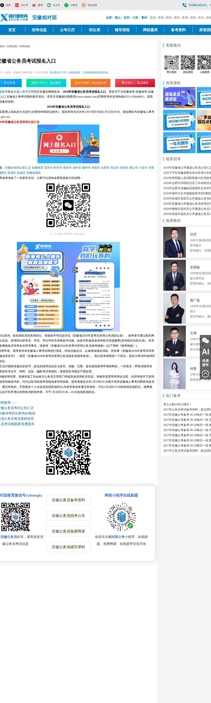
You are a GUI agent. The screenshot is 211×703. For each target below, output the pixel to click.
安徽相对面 (44, 17)
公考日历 (67, 30)
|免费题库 (27, 424)
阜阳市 (95, 167)
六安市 (143, 167)
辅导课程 (122, 30)
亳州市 (67, 167)
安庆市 (48, 167)
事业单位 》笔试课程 (135, 82)
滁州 (177, 17)
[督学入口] (205, 362)
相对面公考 (116, 537)
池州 (193, 17)
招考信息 (39, 30)
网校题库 (150, 30)
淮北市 (114, 167)
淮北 (201, 17)
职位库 (94, 30)
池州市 (77, 167)
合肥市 (105, 167)
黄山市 (133, 167)
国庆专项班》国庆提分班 (91, 82)
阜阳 (161, 17)
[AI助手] (205, 351)
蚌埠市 (58, 167)
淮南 (153, 17)
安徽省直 (37, 167)
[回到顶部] (205, 373)
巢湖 (185, 17)
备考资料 (178, 30)
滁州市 (86, 167)
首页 (12, 30)
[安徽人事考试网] (14, 17)
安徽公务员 (9, 537)
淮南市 (124, 167)
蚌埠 (169, 17)
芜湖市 (11, 172)
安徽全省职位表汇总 (18, 167)
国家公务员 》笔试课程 (46, 82)
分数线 (30, 413)
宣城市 (21, 172)
